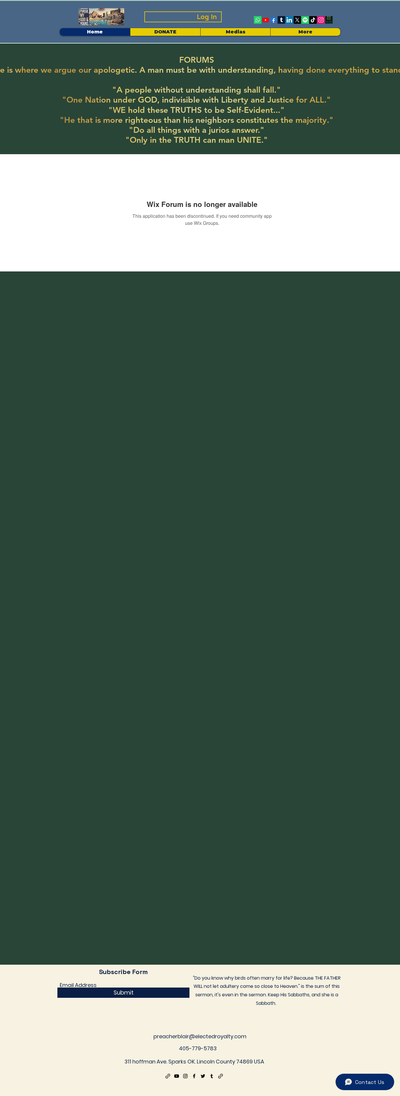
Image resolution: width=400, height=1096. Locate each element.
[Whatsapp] (257, 20)
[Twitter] (203, 1076)
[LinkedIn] (289, 20)
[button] (235, 32)
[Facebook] (273, 20)
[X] (297, 20)
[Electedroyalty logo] (329, 20)
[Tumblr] (281, 20)
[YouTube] (177, 1076)
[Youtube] (265, 20)
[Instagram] (321, 20)
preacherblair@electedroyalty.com (200, 1036)
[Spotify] (305, 20)
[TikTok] (313, 20)
